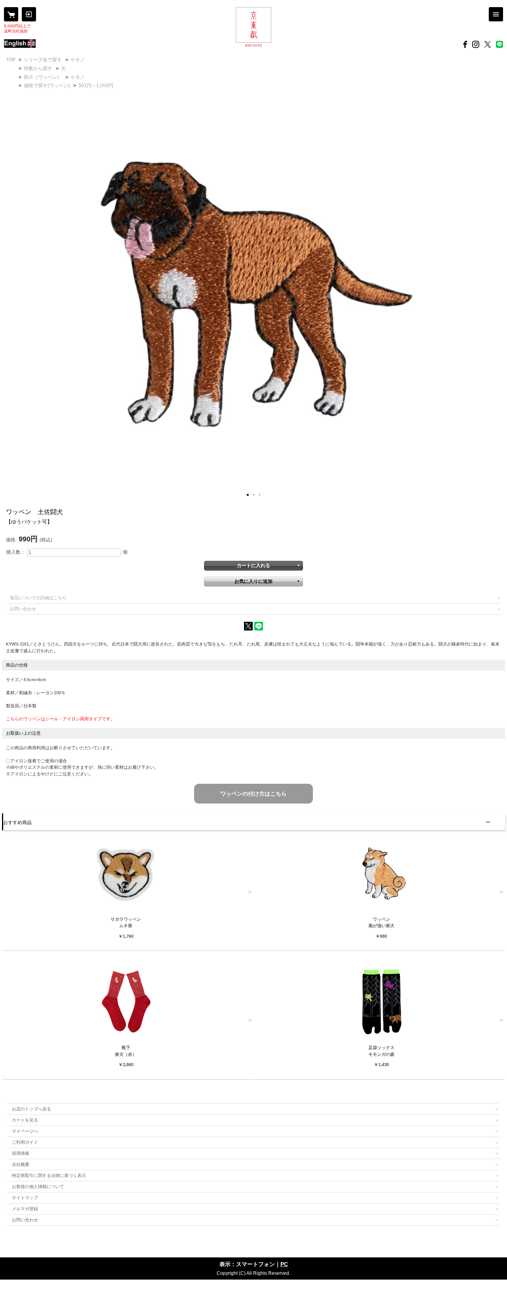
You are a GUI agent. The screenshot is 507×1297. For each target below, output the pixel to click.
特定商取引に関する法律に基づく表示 (49, 1175)
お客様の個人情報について (38, 1186)
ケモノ (78, 60)
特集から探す (38, 68)
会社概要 (20, 1164)
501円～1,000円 (95, 85)
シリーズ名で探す (43, 60)
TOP (10, 60)
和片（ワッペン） (43, 77)
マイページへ (25, 1131)
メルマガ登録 (25, 1208)
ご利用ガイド (25, 1142)
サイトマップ (25, 1197)
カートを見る (25, 1120)
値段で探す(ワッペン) (47, 85)
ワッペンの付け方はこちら (253, 793)
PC (284, 1264)
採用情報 (20, 1153)
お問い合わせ (23, 608)
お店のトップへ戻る (31, 1109)
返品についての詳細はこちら (38, 597)
